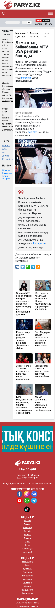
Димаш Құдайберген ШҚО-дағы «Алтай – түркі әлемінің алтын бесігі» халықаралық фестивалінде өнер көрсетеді (5, 57)
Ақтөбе (27, 531)
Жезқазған (27, 593)
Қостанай (27, 552)
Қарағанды (27, 549)
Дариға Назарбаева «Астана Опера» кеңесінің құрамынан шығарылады (5, 92)
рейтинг (5, 145)
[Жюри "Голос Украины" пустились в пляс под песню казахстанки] (24, 358)
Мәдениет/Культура (21, 35)
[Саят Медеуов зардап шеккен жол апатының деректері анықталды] (43, 324)
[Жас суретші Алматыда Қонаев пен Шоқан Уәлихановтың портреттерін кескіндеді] (43, 285)
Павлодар (27, 572)
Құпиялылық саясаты (27, 606)
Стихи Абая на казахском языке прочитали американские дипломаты (5, 119)
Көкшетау (27, 527)
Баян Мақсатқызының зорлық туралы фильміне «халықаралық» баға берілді (24, 405)
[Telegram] (33, 267)
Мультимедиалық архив (27, 603)
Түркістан (27, 568)
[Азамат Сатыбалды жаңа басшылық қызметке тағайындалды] (43, 389)
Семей (27, 586)
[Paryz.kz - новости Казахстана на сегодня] (22, 5)
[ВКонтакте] (17, 267)
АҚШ (4, 149)
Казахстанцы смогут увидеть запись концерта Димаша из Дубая (23, 340)
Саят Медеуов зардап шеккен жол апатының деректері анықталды (42, 339)
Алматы (27, 524)
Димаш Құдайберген (5, 157)
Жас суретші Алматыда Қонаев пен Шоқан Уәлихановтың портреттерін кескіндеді (43, 301)
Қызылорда (27, 561)
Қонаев (27, 534)
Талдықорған (27, 590)
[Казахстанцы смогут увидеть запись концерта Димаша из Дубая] (24, 324)
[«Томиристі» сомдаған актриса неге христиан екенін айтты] (43, 358)
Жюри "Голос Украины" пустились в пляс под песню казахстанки (23, 372)
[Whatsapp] (28, 267)
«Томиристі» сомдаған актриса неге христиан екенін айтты (42, 371)
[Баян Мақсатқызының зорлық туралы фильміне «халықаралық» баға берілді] (24, 389)
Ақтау (27, 565)
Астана (27, 520)
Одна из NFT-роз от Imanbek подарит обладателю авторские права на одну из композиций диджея (24, 304)
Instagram (26, 77)
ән (3, 152)
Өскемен (27, 579)
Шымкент (27, 583)
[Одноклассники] (38, 267)
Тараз (27, 545)
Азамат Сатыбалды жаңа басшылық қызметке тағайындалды (43, 404)
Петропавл (27, 576)
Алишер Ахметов (34, 35)
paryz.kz (32, 132)
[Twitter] (23, 267)
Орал (27, 541)
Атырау (27, 538)
